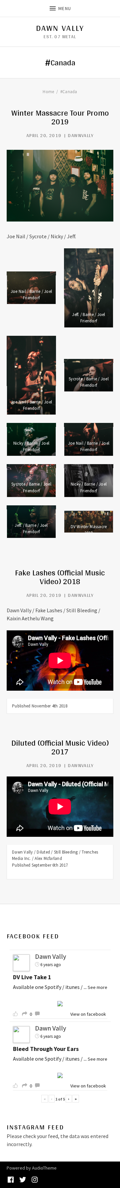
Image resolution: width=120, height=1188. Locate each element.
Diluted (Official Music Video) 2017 (60, 747)
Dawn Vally (60, 28)
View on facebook (88, 1014)
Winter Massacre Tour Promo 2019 (60, 117)
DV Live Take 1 (32, 977)
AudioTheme (44, 1168)
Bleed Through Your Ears (46, 1049)
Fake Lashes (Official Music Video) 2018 (60, 576)
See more (97, 987)
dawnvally (81, 135)
